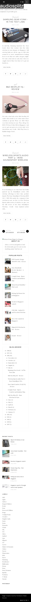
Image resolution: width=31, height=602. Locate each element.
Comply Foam (6, 514)
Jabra (3, 534)
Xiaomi (4, 579)
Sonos (4, 566)
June (9, 400)
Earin (4, 521)
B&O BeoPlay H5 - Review (15, 375)
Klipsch (4, 540)
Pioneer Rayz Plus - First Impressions (17, 469)
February (11, 409)
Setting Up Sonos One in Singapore (17, 477)
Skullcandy (5, 564)
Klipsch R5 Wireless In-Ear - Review (18, 441)
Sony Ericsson (6, 570)
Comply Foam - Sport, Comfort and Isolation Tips (18, 278)
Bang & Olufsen (7, 504)
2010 (8, 419)
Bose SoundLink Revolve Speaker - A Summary (18, 270)
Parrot (4, 551)
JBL (3, 529)
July (9, 368)
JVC (3, 532)
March (10, 407)
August (10, 365)
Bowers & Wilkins (7, 510)
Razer (4, 557)
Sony (3, 568)
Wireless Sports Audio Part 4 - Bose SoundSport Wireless (15, 157)
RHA (3, 555)
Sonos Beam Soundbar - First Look (18, 452)
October (10, 360)
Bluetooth (15, 17)
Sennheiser (5, 562)
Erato (4, 523)
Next (26, 35)
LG (3, 542)
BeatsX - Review (16, 335)
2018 (8, 350)
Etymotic (5, 525)
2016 (8, 355)
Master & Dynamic (7, 547)
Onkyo (4, 549)
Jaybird (4, 536)
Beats (4, 506)
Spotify (4, 572)
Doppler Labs (6, 519)
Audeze (4, 502)
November (11, 358)
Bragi (3, 512)
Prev (5, 35)
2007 (8, 424)
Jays (3, 538)
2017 (8, 353)
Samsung (5, 559)
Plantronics (5, 553)
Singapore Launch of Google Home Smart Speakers (18, 486)
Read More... (7, 67)
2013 (8, 417)
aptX (15, 84)
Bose (3, 508)
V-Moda (4, 577)
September (11, 363)
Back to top (24, 600)
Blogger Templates (6, 595)
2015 (8, 414)
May (9, 402)
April (9, 405)
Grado (4, 527)
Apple (4, 499)
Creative (4, 517)
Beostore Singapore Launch (18, 461)
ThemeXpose (19, 595)
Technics (5, 575)
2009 (8, 422)
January (10, 412)
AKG (3, 497)
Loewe (4, 544)
